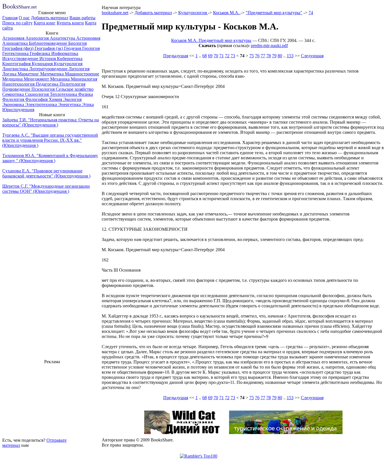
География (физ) (18, 48)
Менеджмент (37, 79)
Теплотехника (64, 94)
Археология (37, 38)
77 (263, 55)
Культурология (68, 63)
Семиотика (13, 94)
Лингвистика (15, 68)
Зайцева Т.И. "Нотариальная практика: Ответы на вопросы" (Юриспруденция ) (50, 122)
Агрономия (13, 38)
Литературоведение (49, 68)
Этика (88, 104)
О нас (24, 17)
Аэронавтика (15, 43)
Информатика (64, 53)
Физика (85, 94)
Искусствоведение (20, 58)
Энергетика (70, 104)
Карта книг (45, 22)
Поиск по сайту (17, 22)
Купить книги (70, 22)
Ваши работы (82, 17)
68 (204, 55)
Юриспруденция (18, 109)
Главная (10, 17)
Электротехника (41, 104)
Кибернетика (69, 58)
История (48, 58)
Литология (79, 68)
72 (227, 55)
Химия (56, 99)
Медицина (13, 79)
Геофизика (40, 53)
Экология (72, 99)
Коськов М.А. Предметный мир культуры (211, 40)
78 (268, 55)
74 (311, 12)
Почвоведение (16, 89)
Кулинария (43, 63)
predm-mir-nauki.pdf (269, 45)
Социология (37, 94)
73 (233, 55)
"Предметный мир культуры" (274, 12)
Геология (91, 48)
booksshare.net (115, 12)
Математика (52, 73)
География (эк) (49, 48)
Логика (10, 73)
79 (274, 55)
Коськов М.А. (227, 12)
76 (257, 55)
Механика (60, 79)
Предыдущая (175, 55)
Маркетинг (29, 73)
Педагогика (47, 84)
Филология (13, 99)
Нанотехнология (19, 84)
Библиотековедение (48, 43)
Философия (37, 99)
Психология (43, 89)
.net (19, 7)
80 (280, 55)
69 (210, 55)
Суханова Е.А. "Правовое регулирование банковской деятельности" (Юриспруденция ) (46, 173)
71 (221, 55)
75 (251, 55)
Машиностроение (82, 73)
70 (216, 55)
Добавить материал (49, 17)
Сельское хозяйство (74, 89)
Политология (72, 84)
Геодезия (73, 48)
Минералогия (84, 79)
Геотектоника (16, 53)
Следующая (312, 55)
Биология (77, 43)
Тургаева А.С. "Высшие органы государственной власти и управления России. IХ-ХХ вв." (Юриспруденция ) (50, 140)
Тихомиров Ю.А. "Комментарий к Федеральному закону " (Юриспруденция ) (50, 158)
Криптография (17, 63)
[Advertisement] (52, 400)
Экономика (13, 104)
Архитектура (63, 38)
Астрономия (88, 38)
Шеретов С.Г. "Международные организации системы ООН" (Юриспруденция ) (46, 189)
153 (290, 55)
